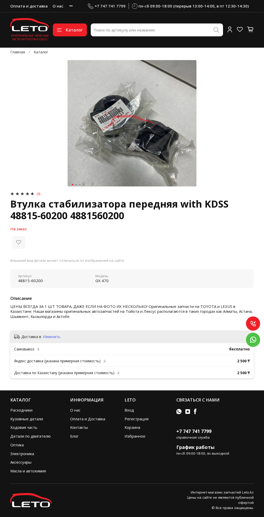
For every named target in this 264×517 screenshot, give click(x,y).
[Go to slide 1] (72, 184)
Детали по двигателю (30, 436)
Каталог (74, 30)
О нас (58, 6)
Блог (74, 436)
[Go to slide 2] (76, 184)
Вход (129, 410)
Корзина (132, 427)
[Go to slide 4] (83, 184)
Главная (17, 51)
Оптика (17, 444)
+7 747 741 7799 (110, 6)
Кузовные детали (26, 418)
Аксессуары (20, 462)
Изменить (51, 336)
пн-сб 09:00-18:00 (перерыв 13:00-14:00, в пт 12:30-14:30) (193, 6)
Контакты (79, 427)
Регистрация (136, 418)
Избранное (135, 436)
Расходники (21, 410)
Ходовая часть (23, 427)
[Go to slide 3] (80, 184)
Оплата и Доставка (87, 418)
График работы (195, 447)
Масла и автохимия (28, 470)
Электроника (22, 453)
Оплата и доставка (29, 6)
